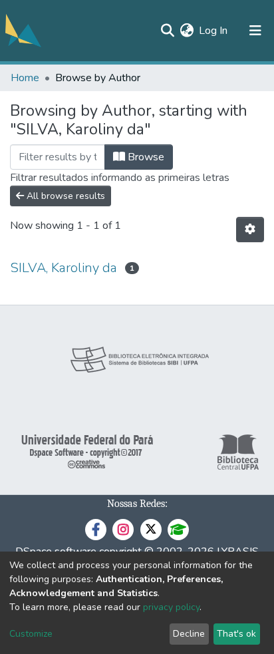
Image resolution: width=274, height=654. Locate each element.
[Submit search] (167, 31)
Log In (214, 30)
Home (25, 78)
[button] (186, 31)
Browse (144, 157)
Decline (189, 633)
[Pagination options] (250, 229)
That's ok (236, 633)
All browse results (64, 196)
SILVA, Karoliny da (63, 268)
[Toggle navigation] (255, 30)
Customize (31, 633)
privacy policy (171, 607)
